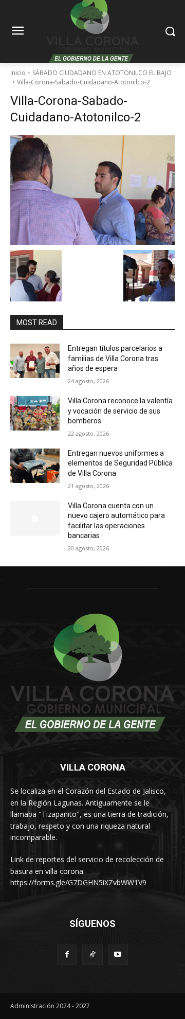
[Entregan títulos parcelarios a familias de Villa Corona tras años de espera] (35, 361)
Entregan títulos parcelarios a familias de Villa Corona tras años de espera (115, 358)
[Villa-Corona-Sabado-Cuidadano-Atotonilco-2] (92, 190)
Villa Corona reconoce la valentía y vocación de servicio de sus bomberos (120, 411)
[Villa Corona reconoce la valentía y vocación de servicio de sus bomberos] (35, 413)
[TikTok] (92, 954)
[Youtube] (118, 954)
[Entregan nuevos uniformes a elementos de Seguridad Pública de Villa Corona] (35, 466)
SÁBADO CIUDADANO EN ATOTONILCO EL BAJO (102, 72)
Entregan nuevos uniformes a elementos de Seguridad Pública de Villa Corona (120, 463)
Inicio (18, 72)
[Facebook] (67, 954)
